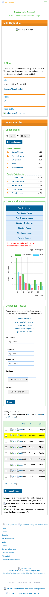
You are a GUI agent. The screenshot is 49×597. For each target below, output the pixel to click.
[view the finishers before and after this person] (20, 430)
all (43, 414)
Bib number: (10, 337)
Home (4, 528)
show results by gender (24, 329)
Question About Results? (13, 89)
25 (31, 414)
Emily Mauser (17, 189)
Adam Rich (16, 164)
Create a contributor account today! (24, 15)
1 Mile (6, 101)
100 (38, 414)
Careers (4, 545)
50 (35, 414)
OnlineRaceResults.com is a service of (24, 573)
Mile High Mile (12, 23)
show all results (24, 319)
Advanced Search (8, 538)
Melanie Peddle (18, 181)
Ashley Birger (17, 185)
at (18, 136)
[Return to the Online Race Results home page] (8, 2)
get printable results (24, 332)
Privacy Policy (6, 556)
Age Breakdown (24, 208)
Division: (9, 387)
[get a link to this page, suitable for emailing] (33, 525)
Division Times (24, 228)
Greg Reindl (16, 160)
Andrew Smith (17, 168)
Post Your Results (8, 552)
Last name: (10, 359)
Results (4, 531)
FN (30, 424)
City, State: (9, 371)
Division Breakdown (24, 223)
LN (40, 424)
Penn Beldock (17, 193)
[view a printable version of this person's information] (13, 430)
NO (23, 424)
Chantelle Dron (17, 178)
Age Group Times (24, 213)
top (7, 136)
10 (28, 414)
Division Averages (24, 233)
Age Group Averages (24, 218)
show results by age (24, 325)
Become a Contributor (9, 549)
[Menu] (45, 3)
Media (4, 542)
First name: (10, 349)
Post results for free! (24, 12)
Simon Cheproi (17, 152)
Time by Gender (24, 238)
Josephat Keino (18, 156)
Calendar (5, 535)
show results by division (24, 322)
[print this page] (10, 525)
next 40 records (10, 417)
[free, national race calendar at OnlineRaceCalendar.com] (24, 593)
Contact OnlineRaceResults (11, 559)
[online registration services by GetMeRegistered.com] (24, 588)
